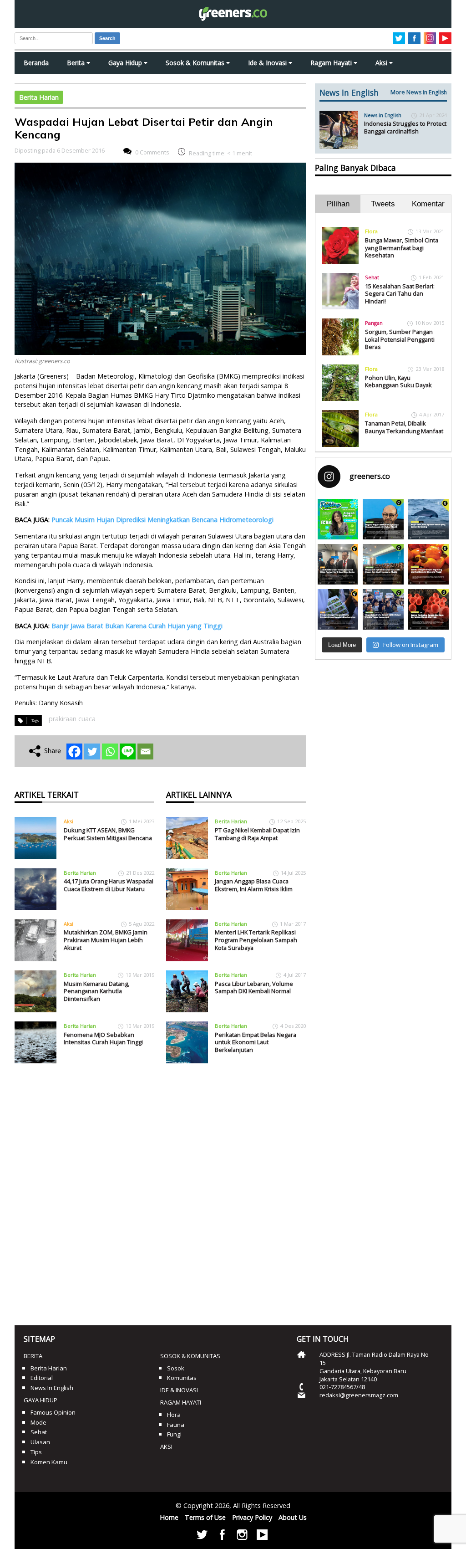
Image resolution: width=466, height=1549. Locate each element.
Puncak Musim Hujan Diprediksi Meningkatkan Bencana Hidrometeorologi (162, 519)
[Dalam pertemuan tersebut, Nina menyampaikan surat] (338, 564)
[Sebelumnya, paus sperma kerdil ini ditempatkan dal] (428, 519)
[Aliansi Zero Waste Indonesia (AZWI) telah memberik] (383, 609)
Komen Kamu (48, 1462)
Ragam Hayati (332, 62)
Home (169, 1517)
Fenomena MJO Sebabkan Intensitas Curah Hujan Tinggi (103, 1038)
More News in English (418, 92)
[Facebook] (74, 751)
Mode (38, 1422)
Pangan (374, 322)
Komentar (428, 204)
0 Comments (152, 152)
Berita (76, 62)
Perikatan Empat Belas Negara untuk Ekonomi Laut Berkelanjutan (255, 1042)
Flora (371, 231)
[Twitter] (92, 751)
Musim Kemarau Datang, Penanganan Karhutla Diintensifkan (96, 991)
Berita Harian (39, 97)
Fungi (174, 1434)
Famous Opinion (53, 1412)
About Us (293, 1517)
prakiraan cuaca (72, 718)
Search (107, 38)
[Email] (145, 751)
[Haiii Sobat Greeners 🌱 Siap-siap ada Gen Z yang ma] (338, 519)
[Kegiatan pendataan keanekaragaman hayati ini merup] (338, 609)
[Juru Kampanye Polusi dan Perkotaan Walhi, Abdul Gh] (383, 519)
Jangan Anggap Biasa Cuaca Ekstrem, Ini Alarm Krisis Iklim (254, 885)
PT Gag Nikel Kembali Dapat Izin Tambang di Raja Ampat (257, 834)
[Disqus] (160, 1191)
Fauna (175, 1425)
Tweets (383, 204)
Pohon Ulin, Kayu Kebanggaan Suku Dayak (398, 382)
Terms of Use (205, 1517)
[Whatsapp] (110, 751)
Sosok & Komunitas (196, 62)
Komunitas (182, 1378)
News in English (382, 115)
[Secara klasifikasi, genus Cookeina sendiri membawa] (428, 609)
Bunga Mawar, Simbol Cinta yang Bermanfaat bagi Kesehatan (401, 247)
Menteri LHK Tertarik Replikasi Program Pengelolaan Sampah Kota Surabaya (256, 939)
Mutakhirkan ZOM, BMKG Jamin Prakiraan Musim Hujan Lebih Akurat (105, 939)
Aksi (382, 62)
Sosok (175, 1368)
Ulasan (40, 1442)
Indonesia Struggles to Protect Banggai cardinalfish (405, 127)
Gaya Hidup (126, 62)
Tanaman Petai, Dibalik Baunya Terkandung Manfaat (404, 427)
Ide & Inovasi (268, 62)
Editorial (41, 1378)
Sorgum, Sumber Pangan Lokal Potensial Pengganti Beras (400, 339)
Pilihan (338, 204)
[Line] (128, 751)
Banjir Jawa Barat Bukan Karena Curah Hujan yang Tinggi (137, 625)
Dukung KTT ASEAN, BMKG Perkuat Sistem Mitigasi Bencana (108, 834)
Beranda (36, 62)
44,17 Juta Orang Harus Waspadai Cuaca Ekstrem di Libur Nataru (108, 885)
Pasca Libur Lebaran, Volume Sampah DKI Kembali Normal (254, 987)
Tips (36, 1452)
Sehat (372, 277)
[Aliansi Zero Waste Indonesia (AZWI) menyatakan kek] (383, 564)
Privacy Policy (252, 1517)
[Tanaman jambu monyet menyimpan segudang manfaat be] (428, 564)
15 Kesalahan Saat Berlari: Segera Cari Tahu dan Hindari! (400, 293)
